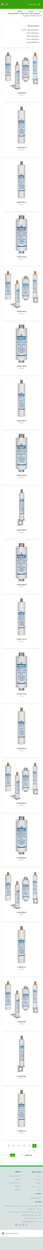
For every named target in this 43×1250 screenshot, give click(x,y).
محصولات (31, 11)
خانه (40, 11)
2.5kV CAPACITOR (32, 33)
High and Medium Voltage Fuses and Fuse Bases (24, 14)
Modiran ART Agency (11, 1233)
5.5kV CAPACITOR (32, 43)
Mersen (19, 11)
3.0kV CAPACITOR (32, 36)
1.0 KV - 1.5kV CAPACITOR (29, 30)
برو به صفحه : (28, 1155)
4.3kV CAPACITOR (32, 40)
